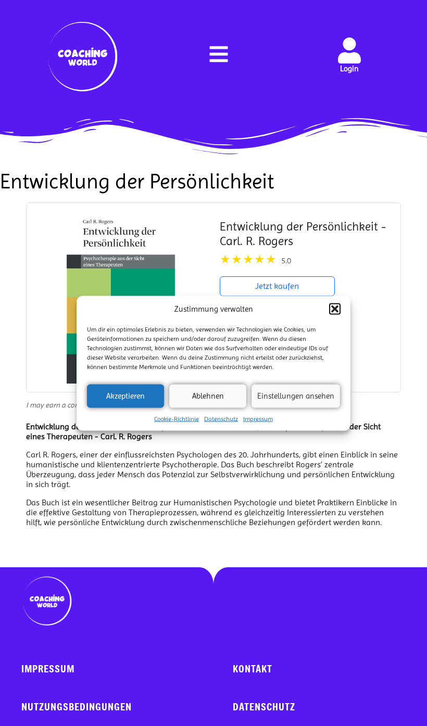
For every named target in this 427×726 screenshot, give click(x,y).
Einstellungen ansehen (295, 396)
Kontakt (252, 668)
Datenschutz (221, 418)
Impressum (258, 418)
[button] (335, 308)
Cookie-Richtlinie (176, 418)
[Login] (349, 50)
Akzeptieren (125, 396)
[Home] (83, 56)
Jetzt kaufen (277, 286)
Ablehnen (208, 396)
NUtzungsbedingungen (76, 706)
